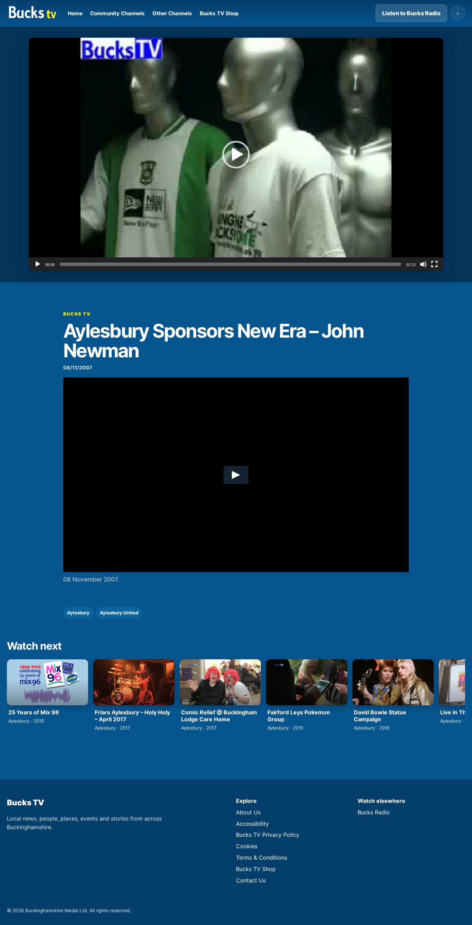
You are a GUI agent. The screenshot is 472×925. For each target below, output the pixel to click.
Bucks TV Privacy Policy (267, 834)
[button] (236, 154)
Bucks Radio (374, 812)
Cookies (246, 846)
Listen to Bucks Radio (411, 13)
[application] (236, 154)
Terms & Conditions (261, 857)
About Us (248, 812)
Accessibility (252, 823)
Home (75, 13)
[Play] (37, 264)
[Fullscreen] (434, 264)
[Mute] (423, 264)
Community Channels (117, 13)
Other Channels (172, 13)
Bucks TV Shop (219, 13)
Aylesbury (78, 612)
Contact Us (251, 880)
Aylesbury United (119, 612)
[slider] (230, 264)
